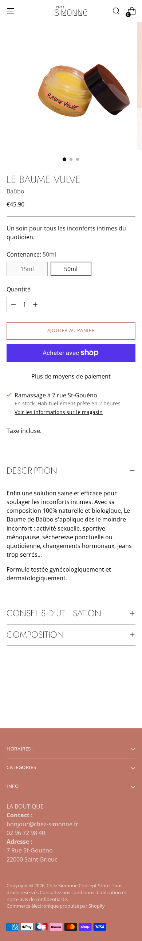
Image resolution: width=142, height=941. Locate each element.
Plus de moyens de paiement (71, 376)
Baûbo (15, 191)
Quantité (19, 289)
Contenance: (31, 254)
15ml (27, 269)
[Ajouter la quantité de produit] (13, 304)
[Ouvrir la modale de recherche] (116, 11)
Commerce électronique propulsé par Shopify (56, 906)
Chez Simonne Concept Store (78, 886)
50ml (71, 269)
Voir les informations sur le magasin (59, 412)
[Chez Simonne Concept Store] (71, 11)
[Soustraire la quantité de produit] (35, 304)
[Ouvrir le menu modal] (10, 11)
